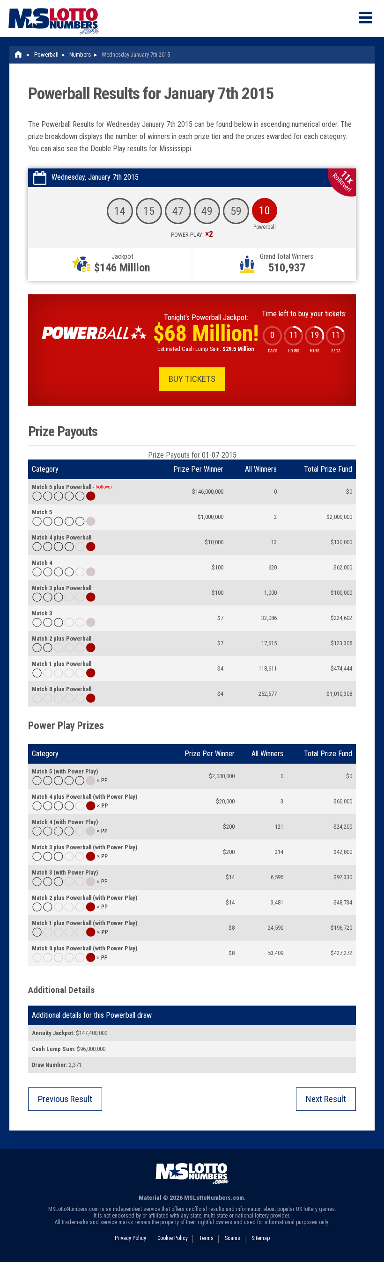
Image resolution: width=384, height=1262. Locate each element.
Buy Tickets (192, 378)
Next (326, 1099)
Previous (65, 1099)
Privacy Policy (130, 1238)
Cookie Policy (172, 1238)
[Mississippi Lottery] (18, 54)
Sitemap (260, 1238)
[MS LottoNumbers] (54, 4)
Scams (232, 1238)
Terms (206, 1238)
